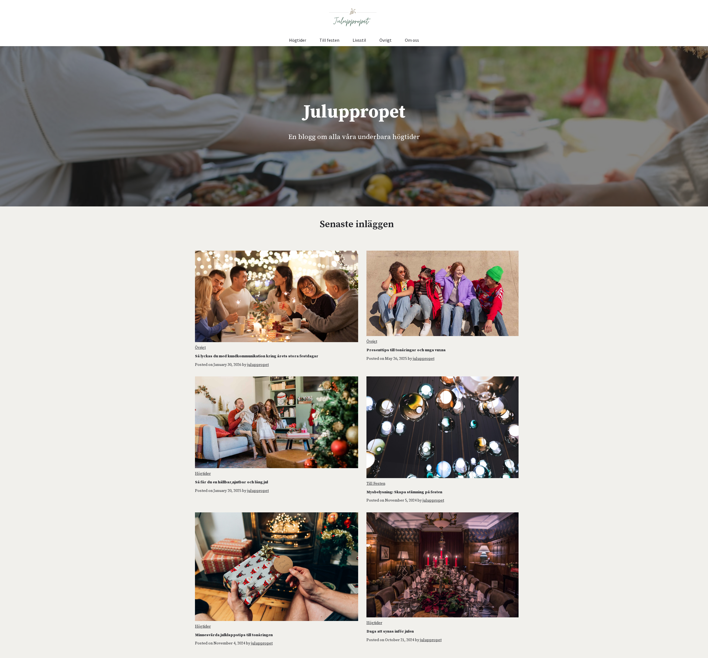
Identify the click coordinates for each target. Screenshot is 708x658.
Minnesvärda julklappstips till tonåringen (234, 635)
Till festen (329, 40)
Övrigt (385, 40)
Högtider (297, 40)
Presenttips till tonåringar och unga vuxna (406, 350)
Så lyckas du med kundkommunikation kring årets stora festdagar (256, 356)
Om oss (412, 40)
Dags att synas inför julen (390, 631)
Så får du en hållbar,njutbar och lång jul (231, 482)
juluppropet (258, 364)
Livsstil (359, 40)
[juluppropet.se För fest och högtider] (354, 17)
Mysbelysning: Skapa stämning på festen (404, 492)
